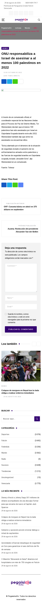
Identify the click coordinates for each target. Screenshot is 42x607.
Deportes (5, 434)
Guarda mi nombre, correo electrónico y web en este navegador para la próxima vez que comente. (22, 318)
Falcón (4, 440)
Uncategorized (7, 477)
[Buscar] (39, 20)
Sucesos (5, 465)
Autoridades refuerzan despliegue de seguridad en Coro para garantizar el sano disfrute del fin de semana (20, 546)
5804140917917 (31, 3)
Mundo (4, 386)
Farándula (5, 447)
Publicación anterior (15, 203)
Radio (3, 459)
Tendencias (6, 471)
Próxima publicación (27, 226)
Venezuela (5, 483)
